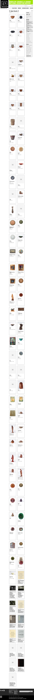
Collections (14, 8)
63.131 (10, 503)
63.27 (18, 184)
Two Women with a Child (12, 272)
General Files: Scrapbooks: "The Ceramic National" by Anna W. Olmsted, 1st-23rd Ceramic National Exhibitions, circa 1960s (21, 670)
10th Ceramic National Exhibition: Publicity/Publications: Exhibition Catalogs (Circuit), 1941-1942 (21, 626)
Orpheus (11, 214)
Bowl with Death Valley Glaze (12, 227)
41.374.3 (19, 34)
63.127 (10, 473)
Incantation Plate (12, 181)
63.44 (10, 312)
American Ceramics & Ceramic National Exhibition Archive (20, 2)
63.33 (18, 224)
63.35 (18, 239)
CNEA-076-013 (19, 652)
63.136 (18, 532)
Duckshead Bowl (20, 240)
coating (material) (28, 33)
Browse (19, 8)
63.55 (18, 374)
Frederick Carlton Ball (28, 51)
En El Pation (11, 549)
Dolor (10, 417)
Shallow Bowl (20, 64)
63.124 (18, 444)
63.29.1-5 (19, 195)
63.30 (10, 213)
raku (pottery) (28, 39)
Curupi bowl (19, 430)
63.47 (18, 330)
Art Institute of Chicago (28, 56)
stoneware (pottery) (28, 41)
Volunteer (16, 696)
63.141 (10, 561)
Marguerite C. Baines (28, 50)
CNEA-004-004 (11, 605)
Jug (10, 360)
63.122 (18, 429)
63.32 (10, 226)
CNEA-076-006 (11, 652)
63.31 (18, 213)
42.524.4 (11, 107)
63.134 (18, 520)
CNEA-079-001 (19, 667)
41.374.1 (19, 19)
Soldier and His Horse (21, 272)
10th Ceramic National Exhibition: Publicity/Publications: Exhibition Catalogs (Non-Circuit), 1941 (13, 626)
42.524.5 (19, 107)
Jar (18, 35)
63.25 (18, 166)
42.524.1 (19, 78)
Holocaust (19, 166)
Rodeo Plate (19, 298)
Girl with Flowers (12, 285)
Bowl (10, 20)
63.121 (10, 433)
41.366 (10, 19)
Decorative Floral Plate (12, 562)
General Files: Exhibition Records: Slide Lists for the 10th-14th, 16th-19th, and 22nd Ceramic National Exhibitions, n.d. (12, 670)
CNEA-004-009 (19, 638)
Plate (10, 152)
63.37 (18, 254)
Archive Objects (28, 15)
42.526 (18, 125)
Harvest (11, 346)
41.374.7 (19, 63)
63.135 (10, 532)
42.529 (10, 151)
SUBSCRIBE (13, 696)
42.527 (10, 140)
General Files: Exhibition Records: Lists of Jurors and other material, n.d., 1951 (12, 655)
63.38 (10, 271)
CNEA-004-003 (19, 591)
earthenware (27, 34)
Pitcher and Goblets (20, 196)
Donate (11, 696)
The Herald (19, 403)
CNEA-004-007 (19, 623)
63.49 (10, 345)
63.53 (18, 356)
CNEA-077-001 (11, 667)
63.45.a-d (19, 312)
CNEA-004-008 (11, 638)
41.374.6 (11, 67)
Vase (18, 108)
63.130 (18, 488)
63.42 (10, 301)
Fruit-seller (11, 463)
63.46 (10, 327)
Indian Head (11, 474)
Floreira (19, 415)
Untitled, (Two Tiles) (12, 254)
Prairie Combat (20, 137)
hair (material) (28, 38)
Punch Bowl (11, 576)
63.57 (18, 389)
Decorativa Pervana (20, 547)
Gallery (31, 8)
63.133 (10, 517)
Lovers (19, 459)
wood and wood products (29, 42)
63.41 (18, 283)
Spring (10, 313)
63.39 (18, 271)
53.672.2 (19, 152)
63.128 (18, 477)
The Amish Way (20, 313)
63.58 (10, 403)
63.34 (10, 240)
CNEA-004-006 (11, 623)
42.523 (10, 78)
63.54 (10, 374)
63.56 (10, 389)
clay (26, 32)
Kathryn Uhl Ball (28, 52)
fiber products (27, 37)
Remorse (11, 170)
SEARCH (9, 696)
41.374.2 (11, 34)
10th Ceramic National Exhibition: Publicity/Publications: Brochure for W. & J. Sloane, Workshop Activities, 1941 (21, 641)
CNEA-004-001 (19, 579)
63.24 (10, 169)
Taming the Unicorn (20, 331)
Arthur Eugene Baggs (28, 49)
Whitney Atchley (28, 46)
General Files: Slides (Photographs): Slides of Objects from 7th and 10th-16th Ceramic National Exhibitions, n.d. (12, 684)
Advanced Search (25, 8)
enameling (27, 36)
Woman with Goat (20, 477)
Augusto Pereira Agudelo (29, 45)
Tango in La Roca (20, 532)
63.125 (10, 462)
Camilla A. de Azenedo (28, 47)
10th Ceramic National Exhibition (15, 12)
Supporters (18, 696)
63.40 (10, 284)
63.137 (10, 549)
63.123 (10, 444)
